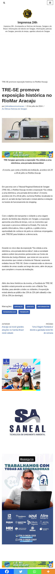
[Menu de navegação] (50, 3)
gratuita (30, 306)
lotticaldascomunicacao (14, 106)
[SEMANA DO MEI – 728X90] (27, 157)
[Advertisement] (27, 53)
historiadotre (43, 306)
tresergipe (24, 312)
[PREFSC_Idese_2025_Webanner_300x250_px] (21, 390)
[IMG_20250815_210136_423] (27, 544)
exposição (18, 306)
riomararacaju (9, 312)
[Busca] (4, 3)
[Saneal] (27, 447)
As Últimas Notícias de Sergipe (14, 109)
